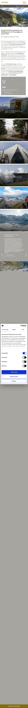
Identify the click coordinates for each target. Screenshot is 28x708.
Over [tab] (23, 329)
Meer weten (7, 93)
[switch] (24, 357)
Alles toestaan (14, 372)
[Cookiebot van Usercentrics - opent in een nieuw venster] (20, 326)
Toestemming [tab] (5, 329)
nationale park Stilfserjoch (16, 71)
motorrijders (12, 75)
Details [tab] (14, 329)
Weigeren (14, 381)
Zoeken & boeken (14, 706)
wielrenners (4, 75)
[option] (14, 17)
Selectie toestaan (14, 376)
